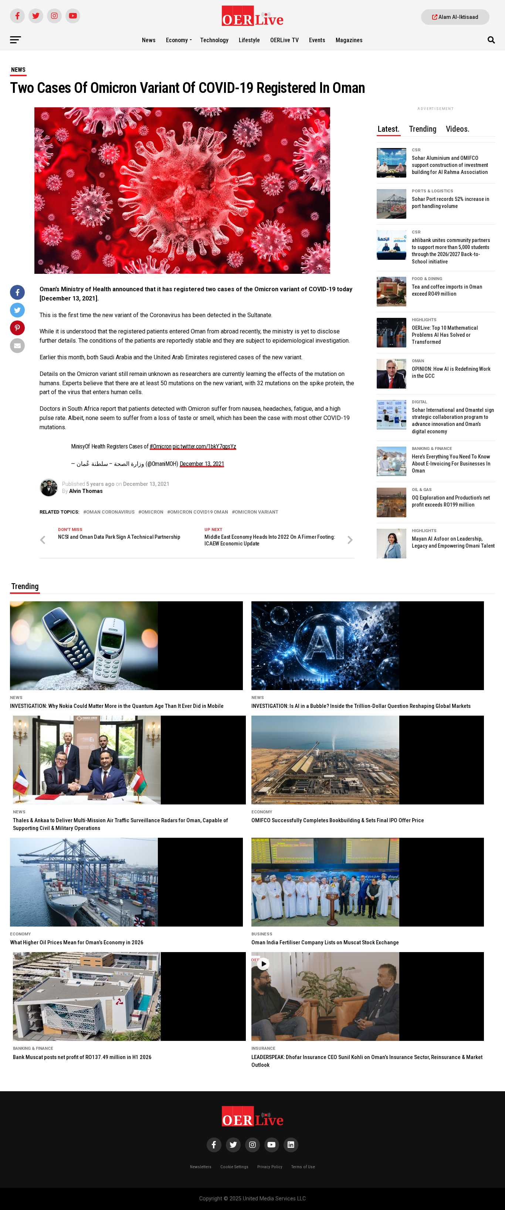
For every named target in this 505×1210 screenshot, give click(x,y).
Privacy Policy (269, 1166)
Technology (214, 40)
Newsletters (200, 1166)
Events (317, 40)
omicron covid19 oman (199, 512)
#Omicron (160, 446)
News (149, 40)
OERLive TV (284, 40)
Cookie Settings (234, 1166)
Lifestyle (249, 40)
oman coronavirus (110, 512)
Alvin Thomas (86, 491)
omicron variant (256, 512)
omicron (152, 512)
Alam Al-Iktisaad (457, 17)
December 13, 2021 (202, 463)
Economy (177, 40)
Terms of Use (303, 1166)
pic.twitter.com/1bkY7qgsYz (204, 446)
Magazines (349, 40)
